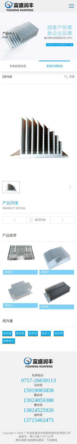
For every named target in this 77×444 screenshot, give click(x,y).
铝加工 (46, 333)
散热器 (20, 333)
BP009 (8, 272)
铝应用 (58, 333)
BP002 (8, 305)
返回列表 (40, 219)
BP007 (45, 272)
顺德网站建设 (35, 440)
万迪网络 (51, 440)
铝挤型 (33, 333)
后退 (72, 76)
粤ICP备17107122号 (41, 436)
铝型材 (7, 333)
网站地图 (21, 440)
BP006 (45, 306)
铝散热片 (8, 340)
